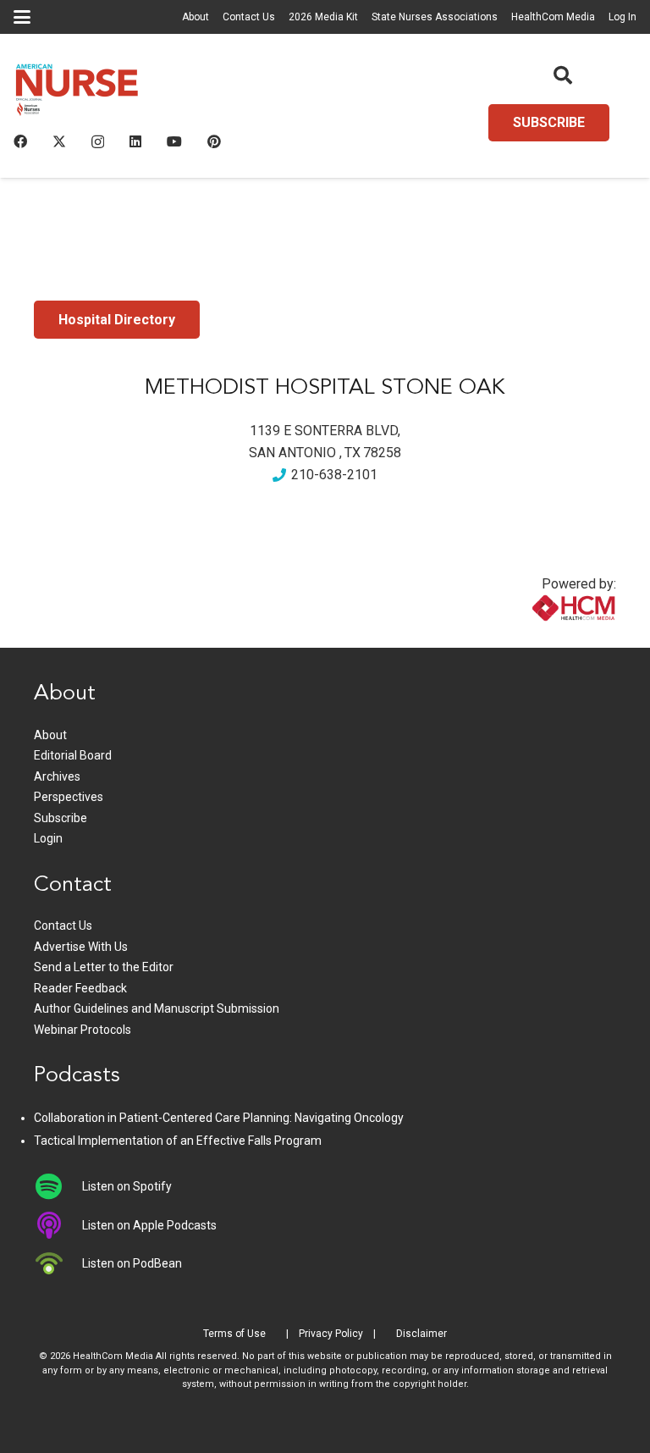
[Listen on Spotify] (58, 1186)
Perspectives (68, 797)
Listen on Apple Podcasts (149, 1225)
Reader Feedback (80, 988)
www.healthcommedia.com (537, 637)
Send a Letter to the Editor (104, 967)
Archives (57, 776)
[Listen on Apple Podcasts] (58, 1225)
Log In (622, 17)
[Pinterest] (214, 141)
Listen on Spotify (127, 1186)
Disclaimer (421, 1334)
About (195, 17)
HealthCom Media (553, 17)
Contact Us (249, 17)
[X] (59, 141)
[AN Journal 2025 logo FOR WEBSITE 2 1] (77, 93)
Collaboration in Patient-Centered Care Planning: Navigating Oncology (219, 1117)
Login (48, 838)
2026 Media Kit (323, 17)
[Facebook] (20, 141)
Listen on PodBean (132, 1263)
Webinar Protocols (82, 1029)
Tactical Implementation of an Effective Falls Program (178, 1140)
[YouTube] (174, 141)
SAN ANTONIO (292, 453)
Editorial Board (73, 755)
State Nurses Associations (435, 17)
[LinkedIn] (135, 141)
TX (352, 453)
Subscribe (60, 818)
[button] (22, 16)
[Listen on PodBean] (58, 1263)
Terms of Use (234, 1334)
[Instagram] (97, 142)
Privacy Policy (331, 1334)
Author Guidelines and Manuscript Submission (156, 1008)
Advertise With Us (81, 946)
